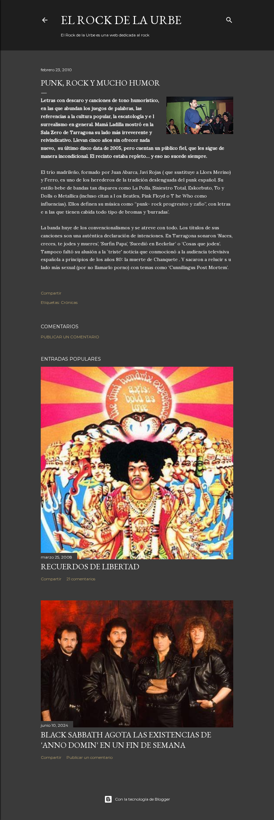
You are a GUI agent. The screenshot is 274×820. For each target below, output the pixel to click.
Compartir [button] (51, 293)
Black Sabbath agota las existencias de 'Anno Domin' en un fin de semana (126, 739)
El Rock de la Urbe (121, 20)
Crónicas (69, 302)
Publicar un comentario (70, 336)
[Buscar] (229, 18)
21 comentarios (80, 578)
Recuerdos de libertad (90, 566)
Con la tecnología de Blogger (142, 799)
